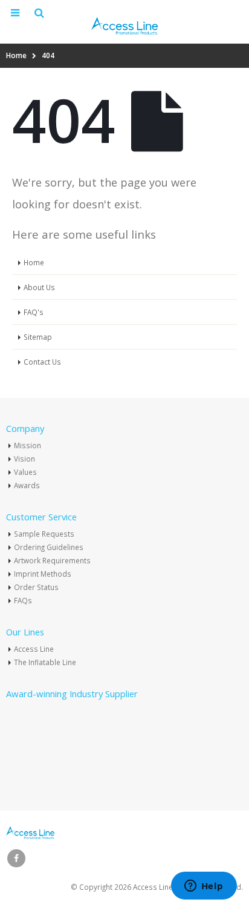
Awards (27, 485)
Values (25, 472)
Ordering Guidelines (48, 547)
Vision (24, 458)
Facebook (16, 858)
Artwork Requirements (52, 560)
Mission (27, 445)
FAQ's (34, 312)
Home (34, 262)
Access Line (34, 649)
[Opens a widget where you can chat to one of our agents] (203, 887)
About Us (39, 287)
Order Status (36, 587)
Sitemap (38, 337)
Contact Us (42, 361)
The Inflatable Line (45, 662)
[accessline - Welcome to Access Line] (124, 26)
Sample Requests (44, 534)
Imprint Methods (42, 573)
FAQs (23, 600)
